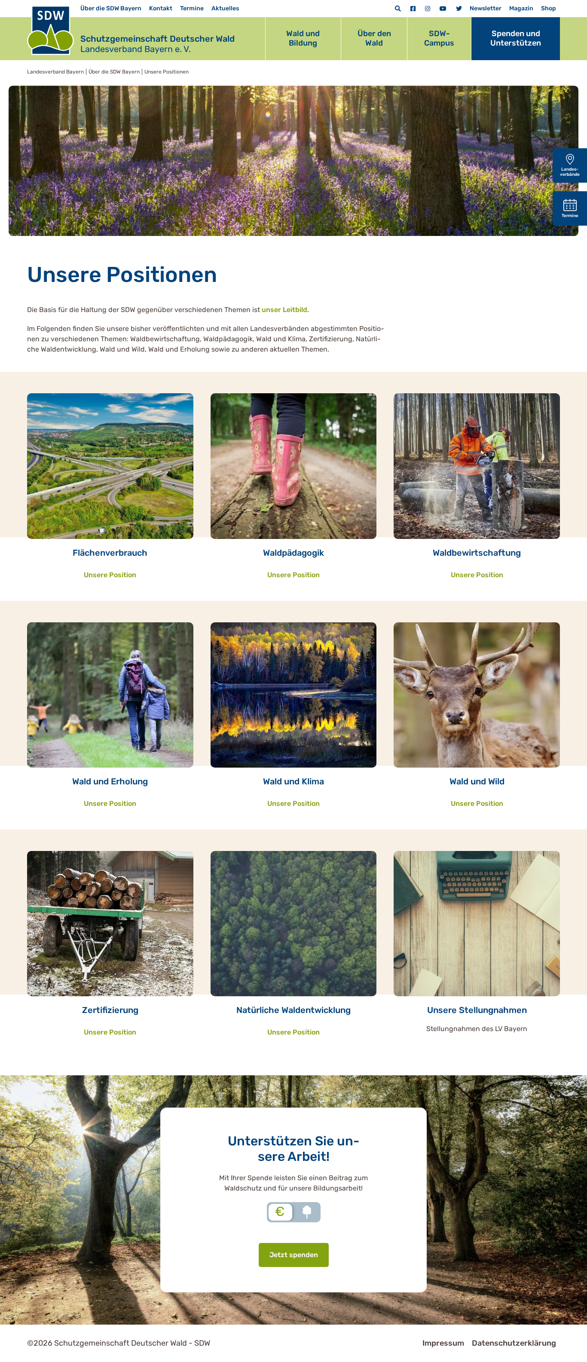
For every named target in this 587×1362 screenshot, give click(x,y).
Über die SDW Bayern (110, 8)
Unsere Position (110, 575)
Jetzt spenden (293, 1255)
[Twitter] (459, 8)
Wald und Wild (476, 781)
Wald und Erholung (110, 781)
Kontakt (160, 8)
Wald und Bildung (303, 38)
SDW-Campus (439, 38)
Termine (192, 8)
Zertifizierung (110, 1010)
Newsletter (485, 8)
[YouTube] (443, 8)
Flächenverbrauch (110, 553)
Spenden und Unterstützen (515, 38)
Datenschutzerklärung (514, 1343)
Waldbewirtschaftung (477, 553)
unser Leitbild (284, 310)
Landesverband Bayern (55, 72)
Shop (548, 8)
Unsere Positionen (166, 72)
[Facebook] (413, 8)
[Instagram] (427, 8)
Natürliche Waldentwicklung (293, 1010)
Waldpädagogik (293, 553)
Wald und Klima (293, 781)
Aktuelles (225, 8)
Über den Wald (374, 38)
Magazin (521, 8)
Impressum (443, 1343)
